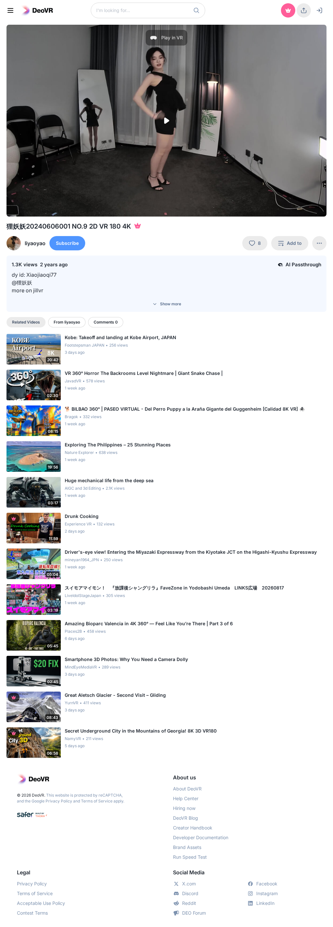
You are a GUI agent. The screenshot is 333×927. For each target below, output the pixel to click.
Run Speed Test (190, 857)
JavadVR (73, 380)
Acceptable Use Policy (41, 903)
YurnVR (71, 702)
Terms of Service (97, 801)
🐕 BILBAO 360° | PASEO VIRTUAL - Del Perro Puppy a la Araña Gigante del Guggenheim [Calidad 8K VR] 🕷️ (185, 409)
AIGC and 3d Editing (83, 488)
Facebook (266, 883)
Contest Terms (32, 913)
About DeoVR (187, 788)
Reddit (189, 903)
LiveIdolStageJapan (83, 595)
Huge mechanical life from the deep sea (109, 480)
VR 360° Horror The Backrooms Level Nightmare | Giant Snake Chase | (144, 373)
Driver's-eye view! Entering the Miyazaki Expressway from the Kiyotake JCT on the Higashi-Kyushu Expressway (191, 552)
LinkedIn (265, 903)
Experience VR (78, 524)
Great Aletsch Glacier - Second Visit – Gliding (115, 695)
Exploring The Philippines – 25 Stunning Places (118, 444)
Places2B (73, 631)
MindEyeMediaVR (81, 667)
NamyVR (73, 738)
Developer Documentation (200, 837)
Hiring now (184, 808)
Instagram (267, 893)
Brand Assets (187, 847)
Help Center (185, 798)
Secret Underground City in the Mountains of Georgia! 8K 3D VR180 (141, 731)
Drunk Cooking (82, 516)
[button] (196, 10)
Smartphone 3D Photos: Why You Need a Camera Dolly (126, 659)
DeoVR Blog (185, 818)
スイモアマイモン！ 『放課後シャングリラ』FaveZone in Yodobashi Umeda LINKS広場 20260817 (174, 587)
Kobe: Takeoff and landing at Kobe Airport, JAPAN (120, 337)
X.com (189, 883)
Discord (190, 893)
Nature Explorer (79, 452)
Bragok (71, 416)
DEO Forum (194, 913)
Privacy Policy (59, 801)
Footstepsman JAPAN (84, 345)
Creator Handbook (192, 827)
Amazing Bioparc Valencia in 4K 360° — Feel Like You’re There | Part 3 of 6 (149, 623)
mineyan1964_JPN (82, 559)
